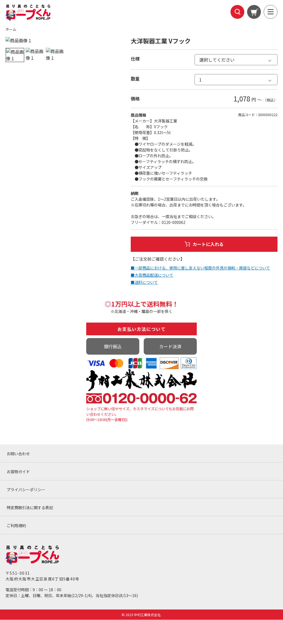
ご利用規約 (16, 525)
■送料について (144, 282)
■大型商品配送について (152, 275)
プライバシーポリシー (26, 489)
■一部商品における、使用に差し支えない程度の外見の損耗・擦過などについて (200, 268)
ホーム (11, 29)
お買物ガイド (18, 471)
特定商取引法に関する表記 (30, 507)
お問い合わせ (18, 453)
